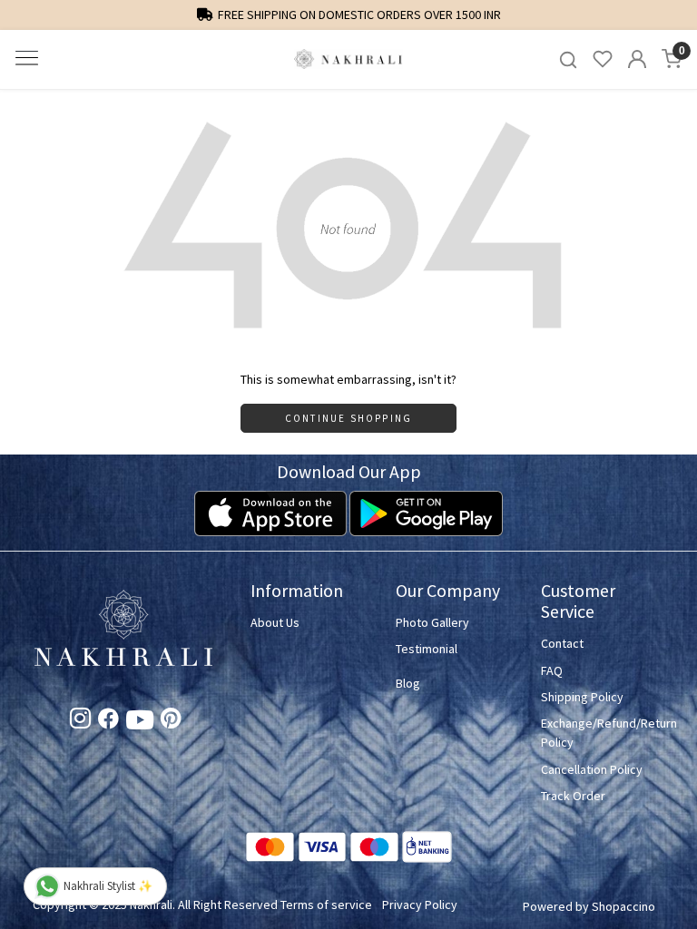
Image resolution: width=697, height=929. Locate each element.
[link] (568, 59)
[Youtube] (140, 724)
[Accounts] (637, 59)
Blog (408, 683)
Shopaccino (623, 906)
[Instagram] (80, 721)
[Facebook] (108, 721)
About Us (274, 622)
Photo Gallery (432, 622)
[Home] (348, 59)
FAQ (552, 670)
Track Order (573, 795)
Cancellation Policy (592, 769)
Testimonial (426, 649)
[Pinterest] (171, 721)
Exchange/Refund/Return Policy (602, 732)
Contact (562, 643)
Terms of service (326, 904)
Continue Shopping (348, 418)
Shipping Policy (582, 697)
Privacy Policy (419, 904)
